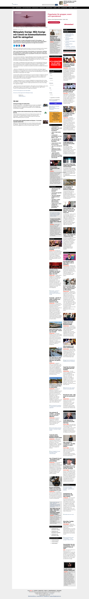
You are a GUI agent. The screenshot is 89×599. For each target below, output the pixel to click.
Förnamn (51, 78)
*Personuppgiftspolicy (53, 100)
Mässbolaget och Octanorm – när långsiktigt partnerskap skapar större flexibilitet (55, 38)
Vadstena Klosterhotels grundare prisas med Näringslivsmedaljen (68, 323)
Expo (64, 549)
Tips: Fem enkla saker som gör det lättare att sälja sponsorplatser (56, 140)
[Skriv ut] (24, 46)
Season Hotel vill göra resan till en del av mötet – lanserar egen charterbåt (55, 330)
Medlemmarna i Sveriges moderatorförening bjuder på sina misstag (56, 150)
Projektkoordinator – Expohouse (69, 44)
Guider (55, 7)
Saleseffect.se (46, 596)
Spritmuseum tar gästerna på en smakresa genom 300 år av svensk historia (55, 386)
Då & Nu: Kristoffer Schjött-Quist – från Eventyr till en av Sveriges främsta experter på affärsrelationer (69, 288)
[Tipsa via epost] (22, 45)
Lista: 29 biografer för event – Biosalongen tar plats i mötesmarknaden (55, 460)
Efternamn (51, 83)
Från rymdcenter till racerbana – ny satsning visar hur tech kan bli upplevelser (54, 414)
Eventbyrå (65, 68)
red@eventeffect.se (22, 96)
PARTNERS (71, 7)
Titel (50, 87)
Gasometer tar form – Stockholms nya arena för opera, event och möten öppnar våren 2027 (54, 271)
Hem (14, 27)
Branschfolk (66, 265)
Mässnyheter (20, 29)
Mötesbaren (19, 7)
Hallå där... (66, 5)
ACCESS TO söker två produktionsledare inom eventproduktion (69, 34)
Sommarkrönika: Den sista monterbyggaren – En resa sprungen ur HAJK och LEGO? (69, 546)
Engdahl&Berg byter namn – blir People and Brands (69, 91)
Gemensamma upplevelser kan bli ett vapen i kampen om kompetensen (69, 65)
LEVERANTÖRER (64, 7)
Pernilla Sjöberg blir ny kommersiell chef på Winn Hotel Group (68, 144)
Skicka (56, 103)
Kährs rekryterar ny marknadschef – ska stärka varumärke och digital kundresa (69, 444)
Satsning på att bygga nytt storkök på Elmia (21, 103)
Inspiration (43, 7)
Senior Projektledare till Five (71, 48)
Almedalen (65, 497)
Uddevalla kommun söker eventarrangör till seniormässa (55, 190)
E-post (50, 73)
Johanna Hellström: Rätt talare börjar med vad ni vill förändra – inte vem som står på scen (69, 210)
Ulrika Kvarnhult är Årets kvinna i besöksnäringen (68, 347)
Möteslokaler (35, 7)
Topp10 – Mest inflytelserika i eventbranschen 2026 (69, 235)
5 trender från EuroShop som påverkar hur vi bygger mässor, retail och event (55, 221)
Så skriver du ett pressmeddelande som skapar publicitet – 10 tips (56, 136)
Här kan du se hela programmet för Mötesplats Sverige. (23, 92)
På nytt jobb (66, 424)
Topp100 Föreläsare (27, 7)
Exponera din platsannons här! (69, 52)
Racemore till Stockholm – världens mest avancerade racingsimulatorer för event (55, 489)
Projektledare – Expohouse (70, 46)
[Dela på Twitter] (14, 45)
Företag (50, 92)
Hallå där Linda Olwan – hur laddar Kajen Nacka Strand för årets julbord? (70, 2)
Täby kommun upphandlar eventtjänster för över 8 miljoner (56, 197)
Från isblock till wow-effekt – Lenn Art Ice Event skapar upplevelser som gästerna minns (55, 359)
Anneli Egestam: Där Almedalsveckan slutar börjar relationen (68, 495)
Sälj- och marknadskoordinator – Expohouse (69, 38)
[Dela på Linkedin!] (19, 45)
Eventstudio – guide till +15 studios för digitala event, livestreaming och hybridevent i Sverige (55, 300)
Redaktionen (21, 95)
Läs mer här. (51, 593)
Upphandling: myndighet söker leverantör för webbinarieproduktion (55, 201)
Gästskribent (66, 524)
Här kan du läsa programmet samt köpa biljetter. (22, 90)
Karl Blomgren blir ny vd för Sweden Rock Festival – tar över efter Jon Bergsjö (69, 467)
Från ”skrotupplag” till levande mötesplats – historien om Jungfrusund (68, 188)
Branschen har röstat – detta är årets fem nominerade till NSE (69, 396)
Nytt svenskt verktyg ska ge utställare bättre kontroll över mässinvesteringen (69, 165)
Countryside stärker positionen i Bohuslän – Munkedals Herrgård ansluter (55, 436)
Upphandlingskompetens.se (55, 596)
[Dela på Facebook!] (17, 45)
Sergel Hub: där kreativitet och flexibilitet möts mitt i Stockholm (69, 368)
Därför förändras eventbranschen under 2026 (55, 168)
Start (13, 7)
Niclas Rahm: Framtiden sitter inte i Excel (68, 522)
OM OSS (76, 7)
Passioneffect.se (40, 596)
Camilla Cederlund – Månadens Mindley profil (69, 569)
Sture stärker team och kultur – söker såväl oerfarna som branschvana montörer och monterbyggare (55, 511)
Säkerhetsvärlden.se (32, 596)
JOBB (59, 7)
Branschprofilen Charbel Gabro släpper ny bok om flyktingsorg (68, 263)
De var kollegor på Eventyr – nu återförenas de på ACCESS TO (69, 115)
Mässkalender (49, 7)
